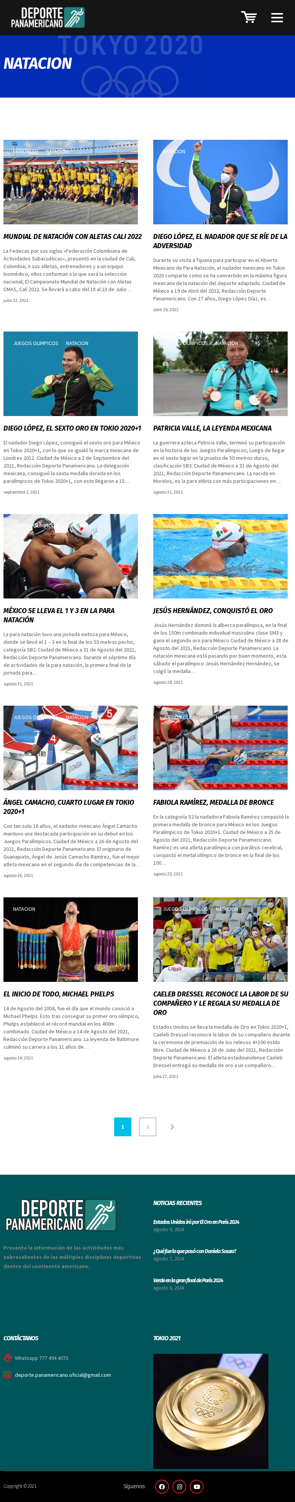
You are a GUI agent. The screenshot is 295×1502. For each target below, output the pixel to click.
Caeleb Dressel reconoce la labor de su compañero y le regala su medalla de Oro (220, 1003)
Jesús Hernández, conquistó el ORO (213, 611)
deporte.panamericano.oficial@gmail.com (63, 1374)
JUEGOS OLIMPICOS (35, 343)
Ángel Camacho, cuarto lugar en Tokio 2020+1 (68, 807)
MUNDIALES (25, 151)
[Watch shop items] (247, 15)
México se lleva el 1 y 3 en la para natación (58, 615)
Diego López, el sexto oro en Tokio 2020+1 (72, 428)
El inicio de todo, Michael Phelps (58, 994)
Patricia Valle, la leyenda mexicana (212, 428)
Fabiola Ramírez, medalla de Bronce (213, 802)
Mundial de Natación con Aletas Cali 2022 (72, 236)
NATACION (57, 151)
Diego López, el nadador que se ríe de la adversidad (220, 241)
